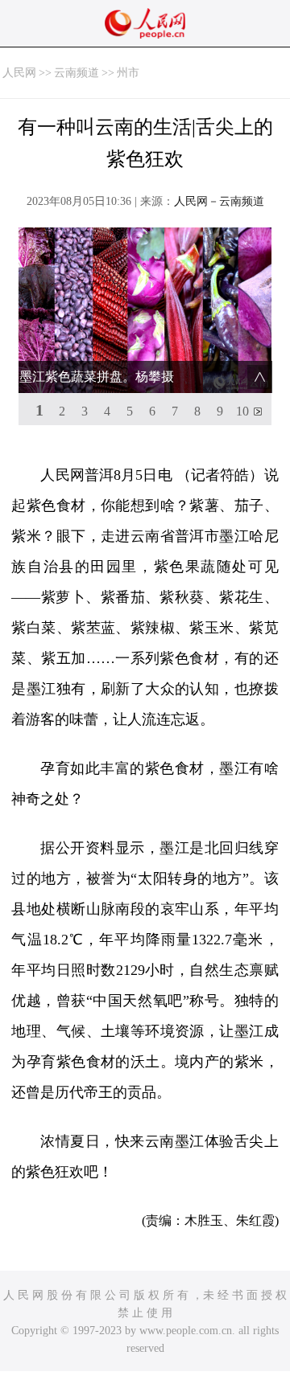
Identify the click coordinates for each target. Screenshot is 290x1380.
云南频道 (76, 73)
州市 (128, 73)
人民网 (19, 73)
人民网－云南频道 (219, 201)
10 (242, 411)
